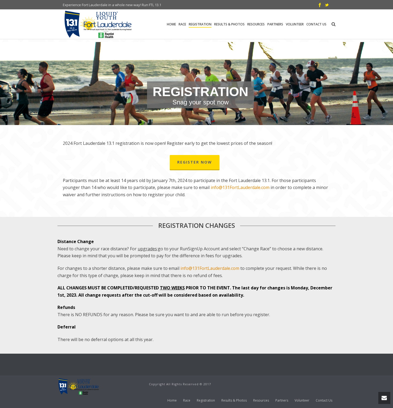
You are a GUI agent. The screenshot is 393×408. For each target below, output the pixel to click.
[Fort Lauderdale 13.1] (79, 385)
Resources (256, 24)
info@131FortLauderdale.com (209, 268)
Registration (200, 24)
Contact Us (316, 24)
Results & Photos (229, 24)
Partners (275, 24)
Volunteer (295, 24)
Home (171, 24)
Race (182, 24)
